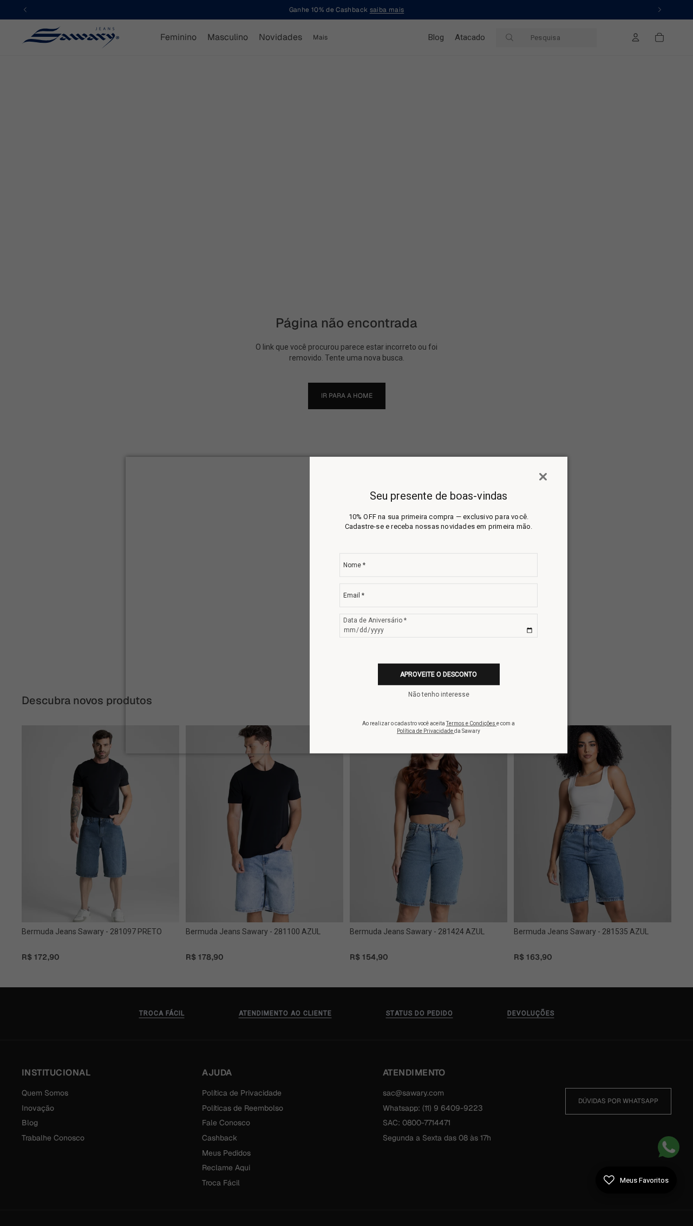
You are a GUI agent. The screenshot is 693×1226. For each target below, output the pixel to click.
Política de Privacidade (425, 731)
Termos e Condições (471, 723)
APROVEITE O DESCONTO (438, 674)
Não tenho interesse (438, 694)
